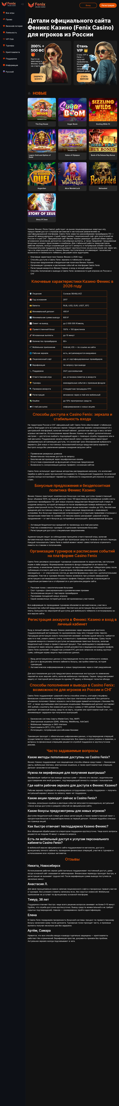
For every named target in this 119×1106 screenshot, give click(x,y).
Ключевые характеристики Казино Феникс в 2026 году (57, 257)
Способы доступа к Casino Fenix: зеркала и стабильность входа (60, 259)
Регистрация (108, 5)
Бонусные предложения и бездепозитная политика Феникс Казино (62, 262)
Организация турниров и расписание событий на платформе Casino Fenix (65, 265)
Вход (88, 5)
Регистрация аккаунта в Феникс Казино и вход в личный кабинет (62, 268)
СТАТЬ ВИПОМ (84, 77)
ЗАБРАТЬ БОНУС (38, 77)
